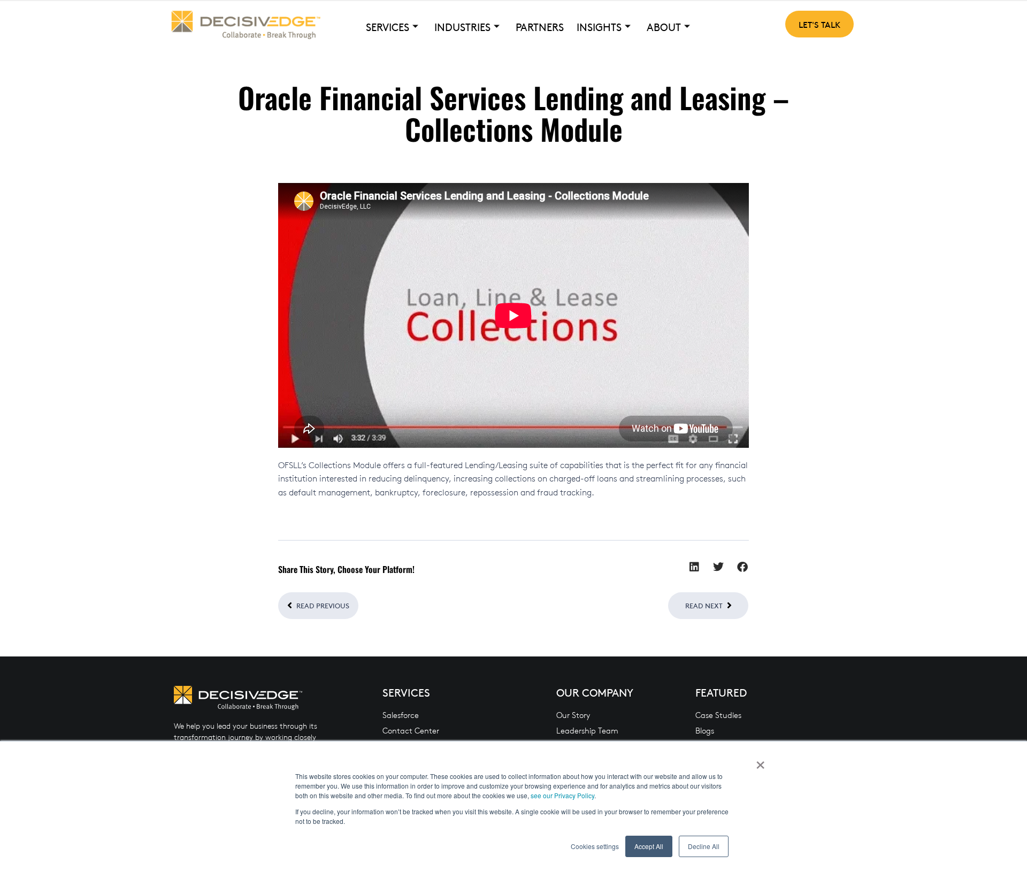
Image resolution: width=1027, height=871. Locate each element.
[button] (694, 567)
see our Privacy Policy (562, 795)
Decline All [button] (703, 846)
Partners (540, 27)
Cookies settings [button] (595, 846)
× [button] (760, 761)
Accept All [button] (648, 846)
